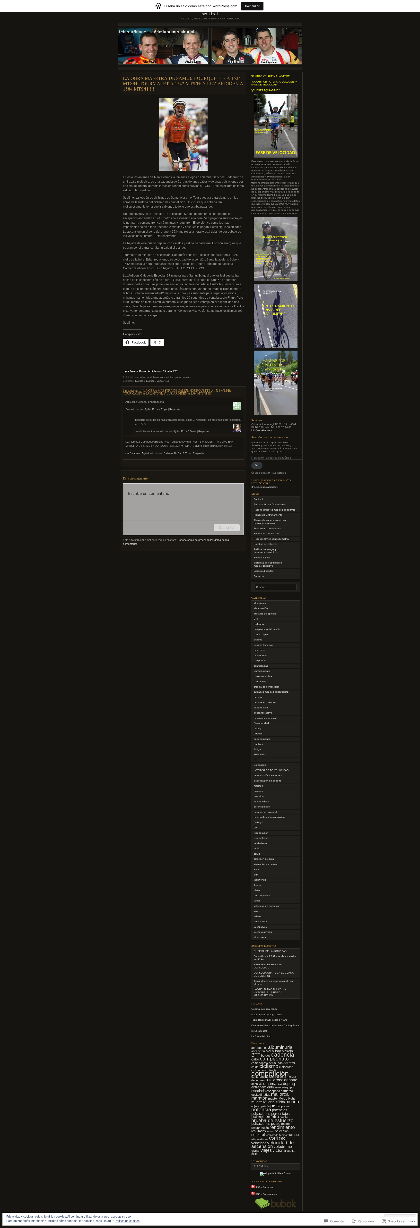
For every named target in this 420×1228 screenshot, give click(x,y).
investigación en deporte (267, 780)
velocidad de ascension (267, 906)
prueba (284, 1117)
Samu (160, 380)
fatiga (266, 1094)
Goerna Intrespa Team (264, 1009)
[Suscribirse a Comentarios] (253, 1194)
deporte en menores (265, 702)
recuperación (261, 833)
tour (167, 380)
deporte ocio (261, 707)
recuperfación (261, 838)
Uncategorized (262, 895)
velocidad (258, 1143)
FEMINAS (259, 754)
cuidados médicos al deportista (271, 691)
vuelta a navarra (263, 932)
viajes (257, 911)
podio (285, 1106)
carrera (289, 1063)
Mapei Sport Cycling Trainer (266, 1014)
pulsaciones (260, 1124)
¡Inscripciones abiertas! (264, 487)
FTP (256, 759)
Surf (256, 874)
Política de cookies (127, 1221)
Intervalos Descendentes (268, 775)
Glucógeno (260, 765)
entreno (279, 1087)
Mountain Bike (259, 1030)
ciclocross (259, 650)
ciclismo (154, 377)
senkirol (258, 1134)
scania (270, 1131)
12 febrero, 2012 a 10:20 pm (176, 453)
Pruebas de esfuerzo (265, 544)
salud (257, 853)
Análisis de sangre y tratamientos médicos (266, 551)
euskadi (256, 1094)
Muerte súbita (261, 801)
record (285, 1124)
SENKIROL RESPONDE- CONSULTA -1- (268, 966)
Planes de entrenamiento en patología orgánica (270, 522)
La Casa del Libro (261, 1036)
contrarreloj (260, 681)
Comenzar (252, 6)
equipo (289, 1087)
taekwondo (260, 879)
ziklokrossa (260, 937)
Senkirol (258, 499)
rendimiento (260, 843)
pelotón (265, 1106)
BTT (256, 618)
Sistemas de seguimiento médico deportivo (268, 564)
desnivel (256, 1084)
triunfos (263, 1139)
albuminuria (260, 603)
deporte (258, 697)
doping (258, 728)
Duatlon (258, 733)
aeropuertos (259, 1048)
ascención (258, 1051)
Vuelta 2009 (261, 921)
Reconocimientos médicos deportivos (274, 509)
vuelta (291, 1150)
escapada (273, 1091)
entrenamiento (262, 739)
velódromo (283, 1146)
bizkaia (287, 1051)
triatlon (257, 890)
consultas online (263, 676)
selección (282, 1131)
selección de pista (264, 859)
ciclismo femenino (263, 645)
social (257, 869)
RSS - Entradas (264, 1187)
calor (255, 1059)
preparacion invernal (265, 812)
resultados (258, 1131)
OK (257, 465)
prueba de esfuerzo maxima (269, 817)
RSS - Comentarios (266, 1194)
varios (257, 900)
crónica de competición (267, 686)
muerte (256, 1102)
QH (255, 827)
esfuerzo (287, 1091)
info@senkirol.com (261, 430)
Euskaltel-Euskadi (145, 380)
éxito (254, 1154)
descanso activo (263, 712)
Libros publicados (263, 571)
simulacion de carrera (266, 864)
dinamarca (272, 1083)
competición (167, 377)
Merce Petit (287, 1098)
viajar (255, 1150)
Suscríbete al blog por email (270, 437)
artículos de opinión (265, 613)
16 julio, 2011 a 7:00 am (184, 431)
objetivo (255, 1106)
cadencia (144, 377)
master (273, 1098)
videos (257, 916)
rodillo (257, 848)
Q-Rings (258, 822)
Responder (174, 409)
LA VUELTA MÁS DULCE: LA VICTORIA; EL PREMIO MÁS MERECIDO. (270, 992)
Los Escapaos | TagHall (137, 453)
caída (255, 1067)
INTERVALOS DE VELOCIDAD (271, 770)
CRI (269, 1080)
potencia (261, 1109)
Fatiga (257, 749)
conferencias (261, 665)
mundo (292, 1101)
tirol (290, 1135)
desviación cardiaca (265, 718)
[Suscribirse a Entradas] (253, 1187)
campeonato (274, 1058)
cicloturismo (260, 655)
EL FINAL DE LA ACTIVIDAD (270, 951)
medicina (259, 796)
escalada (258, 1091)
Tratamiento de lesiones (267, 528)
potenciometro (183, 377)
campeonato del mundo (267, 629)
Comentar (227, 527)
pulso (275, 1123)
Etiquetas (257, 1043)
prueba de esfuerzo (272, 1120)
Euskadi (258, 744)
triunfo (255, 1139)
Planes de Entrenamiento (268, 514)
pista (275, 1105)
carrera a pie (261, 634)
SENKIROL (210, 13)
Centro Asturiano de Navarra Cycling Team (275, 1025)
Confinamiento (262, 671)
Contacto (259, 576)
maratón (258, 785)
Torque (258, 885)
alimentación (261, 608)
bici (268, 1051)
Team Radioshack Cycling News (269, 1019)
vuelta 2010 (260, 926)
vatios (277, 1138)
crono (278, 1080)
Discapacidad (261, 723)
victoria (279, 1150)
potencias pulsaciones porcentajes (270, 1112)
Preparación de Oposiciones (270, 504)
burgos (266, 1055)
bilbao (276, 1051)
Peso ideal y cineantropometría (271, 539)
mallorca (280, 1094)
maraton (258, 791)
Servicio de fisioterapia (266, 533)
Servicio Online (262, 557)
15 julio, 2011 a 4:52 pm (155, 409)
